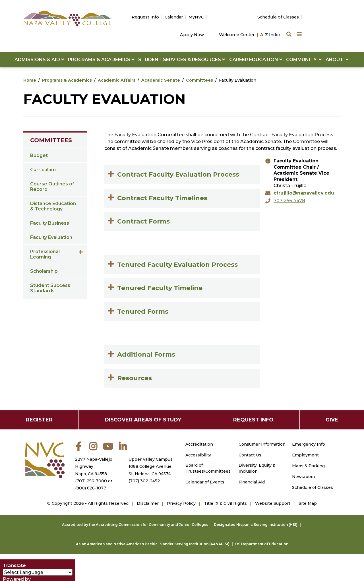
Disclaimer (148, 503)
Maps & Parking (308, 465)
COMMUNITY (302, 59)
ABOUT (336, 59)
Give (332, 420)
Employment (305, 455)
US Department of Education (261, 544)
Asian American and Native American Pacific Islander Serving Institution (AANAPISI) (152, 544)
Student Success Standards (50, 288)
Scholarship (44, 271)
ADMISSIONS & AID (38, 59)
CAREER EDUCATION (254, 59)
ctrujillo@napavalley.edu (304, 193)
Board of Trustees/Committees (208, 468)
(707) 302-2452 (144, 480)
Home (29, 80)
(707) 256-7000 (91, 480)
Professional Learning (45, 254)
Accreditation (199, 444)
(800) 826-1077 (90, 488)
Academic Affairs (116, 80)
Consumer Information (262, 444)
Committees (199, 80)
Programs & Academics (67, 80)
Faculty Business (49, 223)
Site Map (308, 503)
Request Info (145, 17)
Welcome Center (237, 34)
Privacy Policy (181, 503)
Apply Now (192, 34)
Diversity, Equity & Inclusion (257, 468)
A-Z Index (270, 34)
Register (39, 420)
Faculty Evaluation (51, 237)
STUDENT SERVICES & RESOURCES (180, 59)
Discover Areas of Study (143, 420)
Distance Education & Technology (53, 206)
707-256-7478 (289, 200)
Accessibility (198, 455)
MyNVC (196, 17)
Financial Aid (252, 482)
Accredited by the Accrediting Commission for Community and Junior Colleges (135, 524)
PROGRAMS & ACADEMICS (99, 59)
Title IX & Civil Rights (225, 503)
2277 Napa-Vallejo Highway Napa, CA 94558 (93, 466)
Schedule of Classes (278, 17)
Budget (39, 155)
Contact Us (250, 455)
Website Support (272, 503)
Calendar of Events (204, 482)
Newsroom (303, 476)
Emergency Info (308, 444)
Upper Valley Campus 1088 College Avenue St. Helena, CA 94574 (151, 466)
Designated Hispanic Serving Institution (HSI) (255, 524)
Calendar (174, 17)
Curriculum (43, 169)
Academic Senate (160, 80)
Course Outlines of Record (52, 186)
